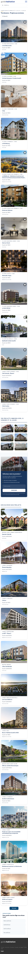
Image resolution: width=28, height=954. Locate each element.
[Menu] (26, 2)
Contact (2, 947)
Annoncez (7, 947)
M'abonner (14, 490)
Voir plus (14, 908)
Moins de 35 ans (7, 920)
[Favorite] (24, 22)
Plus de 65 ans (7, 932)
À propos (12, 947)
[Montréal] (7, 428)
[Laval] (21, 437)
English (2, 951)
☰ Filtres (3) (4, 16)
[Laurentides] (7, 437)
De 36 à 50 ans (7, 924)
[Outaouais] (21, 446)
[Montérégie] (21, 428)
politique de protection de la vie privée (12, 494)
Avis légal (21, 947)
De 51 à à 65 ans (7, 928)
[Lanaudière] (7, 446)
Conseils (16, 947)
